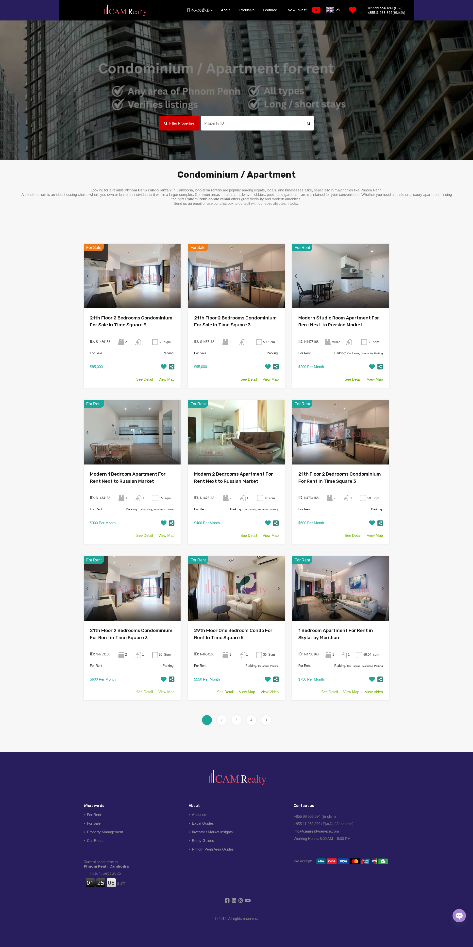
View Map (166, 379)
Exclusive (246, 10)
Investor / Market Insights (212, 832)
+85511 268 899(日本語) (386, 13)
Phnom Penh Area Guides (213, 849)
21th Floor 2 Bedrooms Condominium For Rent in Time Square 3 (339, 477)
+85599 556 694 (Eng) (385, 8)
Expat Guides (203, 823)
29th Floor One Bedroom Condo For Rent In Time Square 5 (233, 634)
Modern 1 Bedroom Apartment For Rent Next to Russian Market (128, 477)
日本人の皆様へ (200, 10)
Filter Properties (182, 123)
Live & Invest (296, 10)
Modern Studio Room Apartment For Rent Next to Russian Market (338, 321)
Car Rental (95, 840)
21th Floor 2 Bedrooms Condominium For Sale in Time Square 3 (131, 321)
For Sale (94, 823)
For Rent (94, 815)
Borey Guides (203, 840)
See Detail (144, 379)
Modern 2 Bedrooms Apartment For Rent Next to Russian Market (233, 477)
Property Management (105, 832)
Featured (270, 10)
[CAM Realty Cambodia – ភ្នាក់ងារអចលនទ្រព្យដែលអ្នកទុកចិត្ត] (125, 10)
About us (199, 815)
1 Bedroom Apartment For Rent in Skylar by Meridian (335, 634)
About (225, 10)
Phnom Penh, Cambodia (106, 864)
